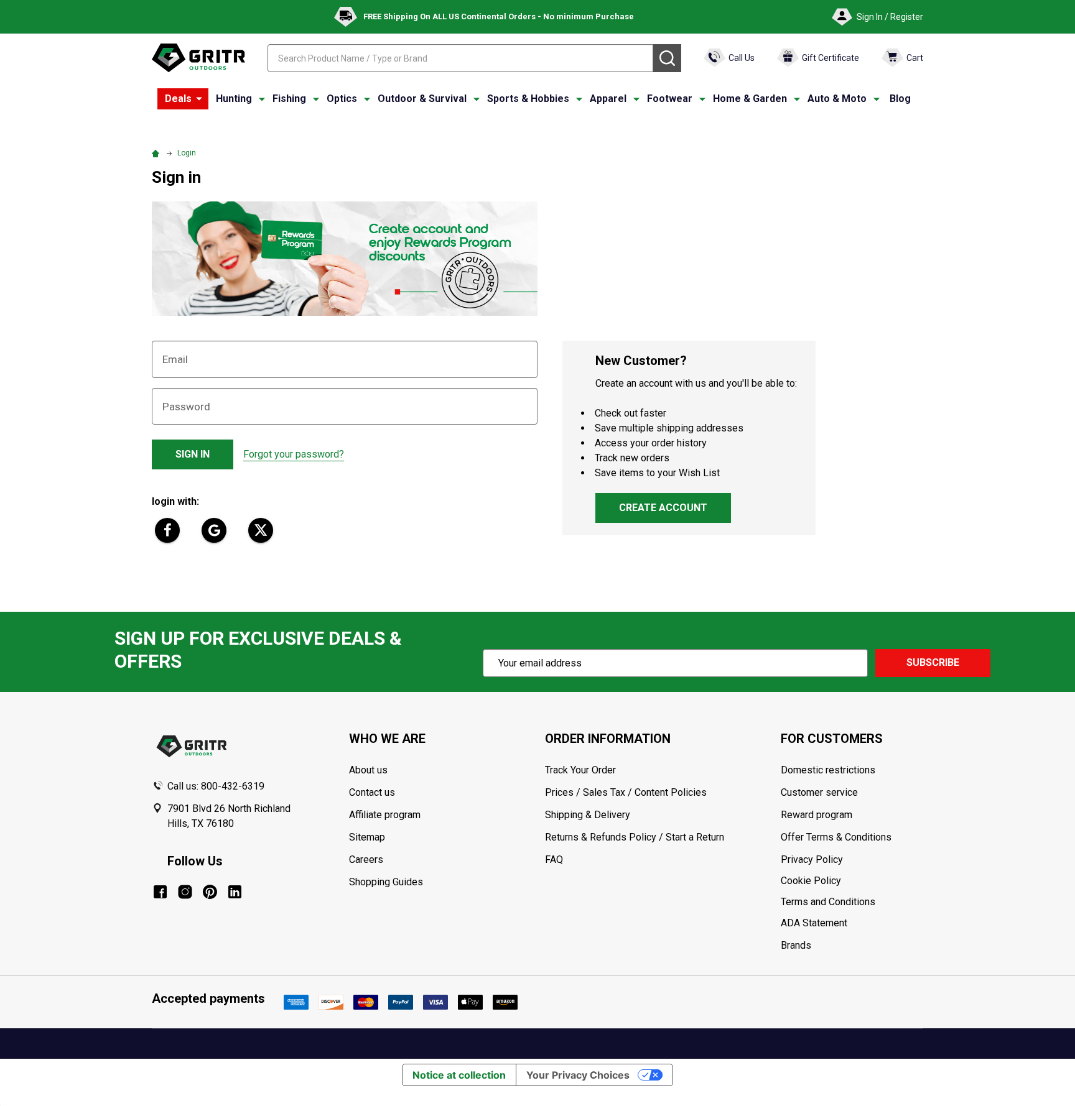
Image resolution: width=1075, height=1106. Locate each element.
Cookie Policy (852, 880)
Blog (900, 98)
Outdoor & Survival (422, 98)
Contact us (372, 792)
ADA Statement (814, 923)
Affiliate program (385, 815)
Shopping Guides (386, 882)
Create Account (663, 508)
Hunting (234, 98)
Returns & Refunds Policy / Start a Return (634, 837)
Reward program (816, 815)
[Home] (157, 153)
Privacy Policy (852, 859)
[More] (199, 99)
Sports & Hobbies (528, 98)
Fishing (289, 98)
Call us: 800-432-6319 (215, 786)
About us (368, 770)
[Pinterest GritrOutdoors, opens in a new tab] (210, 892)
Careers (366, 859)
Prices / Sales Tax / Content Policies (626, 792)
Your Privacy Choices (578, 1075)
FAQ (554, 859)
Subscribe (932, 662)
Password (186, 406)
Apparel (608, 98)
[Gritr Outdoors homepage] (198, 58)
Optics (342, 98)
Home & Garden (750, 98)
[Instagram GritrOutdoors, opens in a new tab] (185, 892)
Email (175, 359)
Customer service (819, 792)
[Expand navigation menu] (262, 98)
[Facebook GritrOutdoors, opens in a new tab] (160, 892)
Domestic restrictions (828, 770)
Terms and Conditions (852, 902)
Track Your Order (580, 770)
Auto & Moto (837, 98)
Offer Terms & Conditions (836, 837)
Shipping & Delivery (587, 815)
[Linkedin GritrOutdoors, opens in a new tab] (235, 892)
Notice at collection (459, 1075)
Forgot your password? (293, 454)
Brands (796, 945)
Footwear (669, 98)
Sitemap (367, 837)
